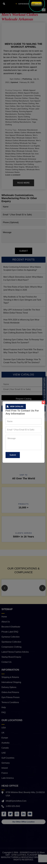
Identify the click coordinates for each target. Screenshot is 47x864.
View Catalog (16, 406)
